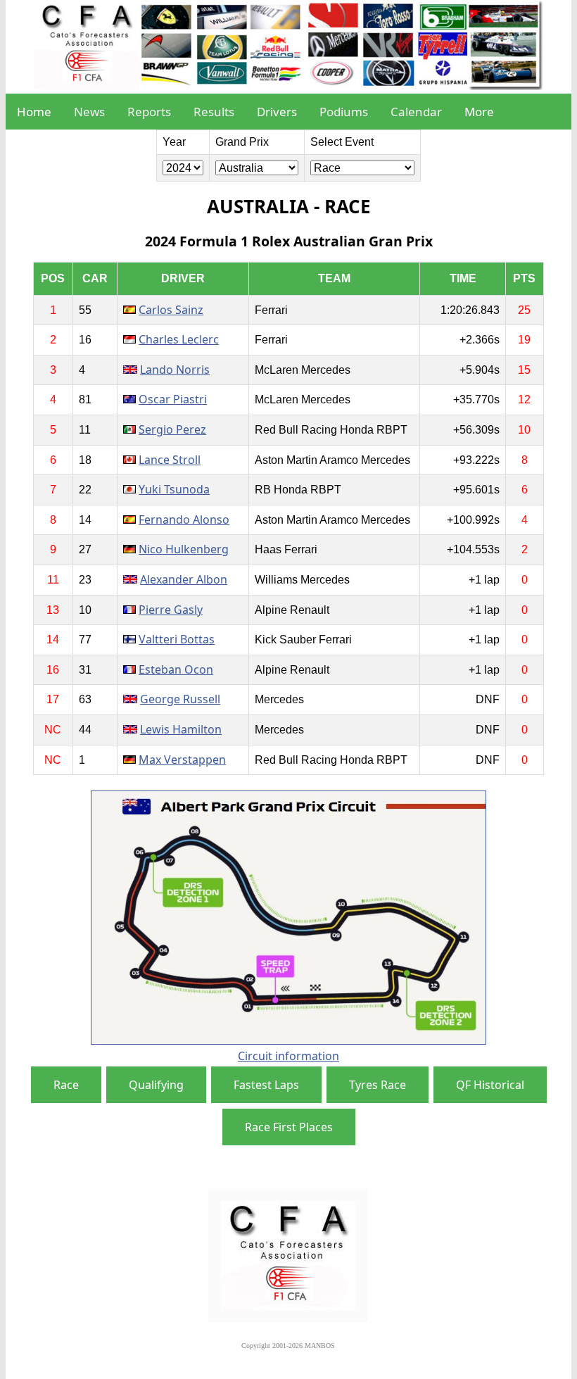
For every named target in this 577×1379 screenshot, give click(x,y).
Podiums (343, 111)
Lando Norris (175, 369)
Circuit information (288, 1056)
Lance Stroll (170, 459)
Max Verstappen (182, 759)
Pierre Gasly (171, 609)
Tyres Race (377, 1085)
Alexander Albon (183, 579)
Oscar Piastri (173, 399)
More (479, 111)
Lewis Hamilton (181, 729)
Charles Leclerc (179, 339)
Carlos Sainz (171, 309)
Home (34, 111)
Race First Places (289, 1127)
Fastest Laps (266, 1085)
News (89, 111)
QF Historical (490, 1085)
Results (214, 111)
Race (66, 1085)
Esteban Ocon (176, 669)
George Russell (180, 699)
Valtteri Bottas (177, 639)
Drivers (277, 111)
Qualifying (156, 1085)
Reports (149, 111)
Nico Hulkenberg (184, 549)
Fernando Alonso (184, 519)
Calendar (416, 111)
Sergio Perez (172, 429)
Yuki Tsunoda (174, 489)
